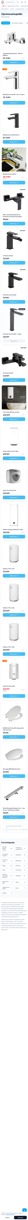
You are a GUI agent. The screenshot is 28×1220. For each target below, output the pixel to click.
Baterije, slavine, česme (13, 6)
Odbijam (7, 1217)
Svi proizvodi (5, 23)
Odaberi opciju (13, 419)
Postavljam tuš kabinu (17, 23)
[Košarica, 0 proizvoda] (21, 2)
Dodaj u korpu (13, 62)
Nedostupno (14, 341)
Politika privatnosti (10, 1214)
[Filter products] (25, 1210)
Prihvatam (20, 1217)
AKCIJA (4, 6)
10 (23, 829)
